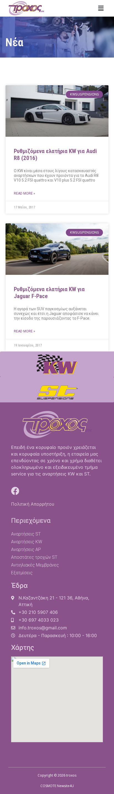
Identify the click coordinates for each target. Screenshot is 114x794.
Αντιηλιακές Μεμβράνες (35, 565)
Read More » (24, 193)
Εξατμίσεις (22, 572)
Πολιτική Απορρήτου (32, 504)
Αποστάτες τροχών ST (34, 557)
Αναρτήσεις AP (26, 549)
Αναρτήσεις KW (26, 541)
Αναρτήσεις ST (26, 534)
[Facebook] (15, 491)
